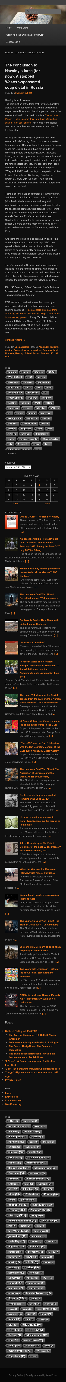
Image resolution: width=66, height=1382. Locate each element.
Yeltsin (45, 424)
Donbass (28, 382)
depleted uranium (36, 1163)
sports (27, 1309)
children (14, 1147)
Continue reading (15, 339)
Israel (47, 444)
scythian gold (16, 1304)
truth (29, 1319)
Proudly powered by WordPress (41, 1375)
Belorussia (23, 444)
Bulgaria (48, 1142)
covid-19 (35, 1152)
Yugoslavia (32, 418)
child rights (32, 1147)
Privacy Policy (13, 1079)
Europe (12, 403)
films (49, 387)
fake (10, 444)
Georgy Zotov (14, 418)
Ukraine (39, 372)
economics (37, 1173)
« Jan (15, 503)
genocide (12, 424)
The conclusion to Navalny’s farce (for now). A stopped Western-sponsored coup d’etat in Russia (24, 76)
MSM (50, 429)
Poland (28, 353)
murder (47, 1257)
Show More (11, 454)
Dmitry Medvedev (18, 1168)
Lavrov (51, 1241)
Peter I (47, 1278)
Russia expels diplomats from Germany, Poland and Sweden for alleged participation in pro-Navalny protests (32, 313)
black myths (16, 1142)
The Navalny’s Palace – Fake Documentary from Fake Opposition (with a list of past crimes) (32, 118)
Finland (46, 418)
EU (9, 413)
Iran (11, 1226)
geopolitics (36, 350)
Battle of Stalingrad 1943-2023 (21, 1031)
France (27, 408)
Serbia (35, 1304)
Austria (8, 350)
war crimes (14, 387)
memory (46, 398)
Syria (31, 1314)
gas (11, 1200)
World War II (22, 27)
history (12, 372)
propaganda (16, 1288)
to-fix (39, 429)
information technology (19, 449)
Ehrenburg (14, 1179)
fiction (47, 1189)
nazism (41, 377)
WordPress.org (13, 1104)
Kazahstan (38, 1236)
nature (48, 1262)
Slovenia (50, 1304)
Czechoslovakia (22, 350)
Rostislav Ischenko (28, 439)
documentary (15, 392)
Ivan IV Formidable (18, 1231)
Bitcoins (37, 1137)
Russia (36, 353)
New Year (36, 1273)
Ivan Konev (41, 1231)
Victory (20, 413)
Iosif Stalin (46, 413)
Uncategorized (22, 346)
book (33, 1142)
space (12, 1309)
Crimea (25, 403)
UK (51, 353)
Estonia (13, 1184)
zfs (34, 1356)
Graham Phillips (40, 1210)
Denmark (14, 1163)
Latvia (56, 350)
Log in (8, 1093)
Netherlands (16, 1273)
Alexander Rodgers (48, 346)
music (11, 439)
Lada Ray (13, 408)
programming (36, 1283)
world (49, 1346)
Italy (40, 1226)
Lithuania (9, 353)
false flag (41, 408)
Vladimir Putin (29, 424)
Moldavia (14, 1257)
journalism (33, 392)
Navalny (19, 353)
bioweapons (42, 434)
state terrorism (47, 1309)
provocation (36, 1288)
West (7, 356)
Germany (47, 350)
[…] (22, 531)
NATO (28, 387)
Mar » (47, 503)
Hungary (37, 1216)
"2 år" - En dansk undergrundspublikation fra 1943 (32, 1068)
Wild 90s (55, 408)
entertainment (15, 398)
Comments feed (13, 1100)
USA (56, 353)
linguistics (26, 429)
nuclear (32, 1278)
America (40, 1126)
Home (9, 27)
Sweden (45, 353)
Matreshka (15, 1252)
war (39, 387)
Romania (14, 1293)
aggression (30, 1121)
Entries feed (11, 1096)
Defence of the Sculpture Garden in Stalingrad (34, 1042)
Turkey (43, 1319)
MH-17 (53, 1252)
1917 (38, 449)
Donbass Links (13, 41)
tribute (32, 413)
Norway (11, 429)
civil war (32, 398)
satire (36, 1298)
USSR (52, 372)
